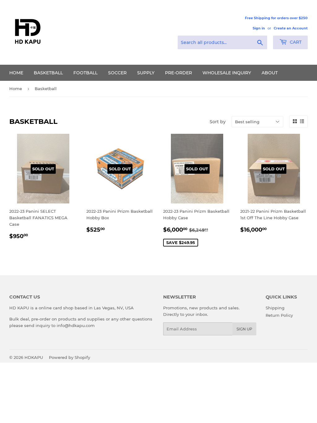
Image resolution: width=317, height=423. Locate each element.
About (270, 73)
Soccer (117, 73)
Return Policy (279, 315)
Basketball (48, 73)
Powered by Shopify (69, 357)
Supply (145, 73)
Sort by (218, 121)
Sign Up (244, 329)
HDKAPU (33, 357)
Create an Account (291, 28)
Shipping (275, 307)
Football (85, 73)
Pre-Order (178, 73)
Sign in (259, 28)
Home (16, 73)
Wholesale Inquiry (226, 73)
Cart (295, 42)
